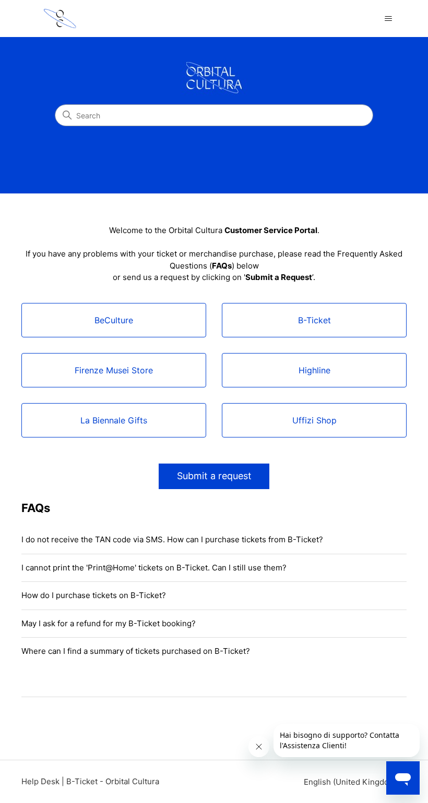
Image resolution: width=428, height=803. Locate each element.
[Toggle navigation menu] (388, 18)
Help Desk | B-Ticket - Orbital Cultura (90, 781)
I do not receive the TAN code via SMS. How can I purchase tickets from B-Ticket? (172, 539)
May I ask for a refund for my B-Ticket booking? (108, 623)
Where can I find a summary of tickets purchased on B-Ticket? (135, 651)
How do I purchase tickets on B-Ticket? (93, 595)
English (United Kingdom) (352, 781)
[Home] (60, 18)
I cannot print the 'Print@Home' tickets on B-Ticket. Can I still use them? (154, 568)
